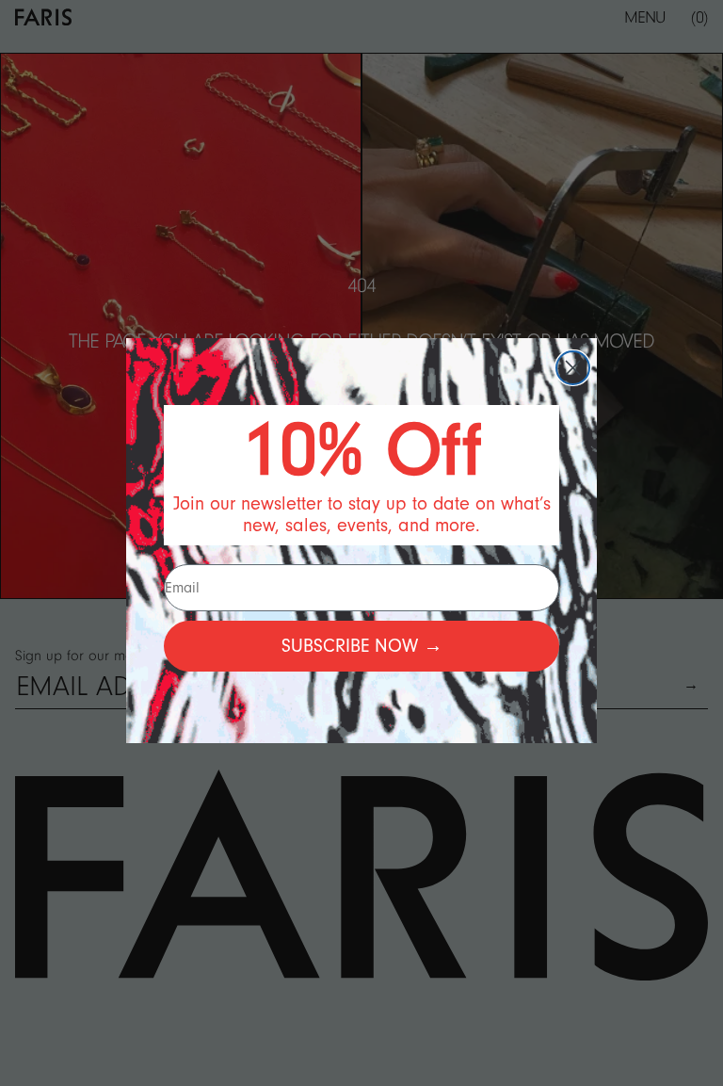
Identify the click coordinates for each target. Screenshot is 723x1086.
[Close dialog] (572, 367)
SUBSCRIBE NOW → (361, 645)
